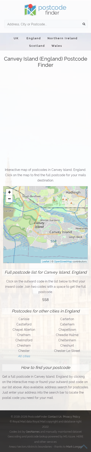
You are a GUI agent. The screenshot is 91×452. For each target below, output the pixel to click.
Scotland (37, 45)
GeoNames (33, 431)
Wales (56, 45)
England (34, 38)
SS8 (45, 299)
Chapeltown (67, 329)
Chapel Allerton (24, 329)
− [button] (9, 199)
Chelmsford (23, 340)
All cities (24, 356)
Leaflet (45, 261)
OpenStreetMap (63, 261)
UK (16, 38)
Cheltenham (67, 340)
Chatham (23, 334)
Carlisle (24, 319)
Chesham (24, 345)
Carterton (67, 319)
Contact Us (55, 416)
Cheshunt (67, 345)
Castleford (24, 324)
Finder (52, 9)
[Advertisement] (45, 118)
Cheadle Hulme (67, 334)
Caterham (67, 324)
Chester (24, 350)
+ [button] (9, 192)
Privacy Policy (71, 416)
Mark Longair (74, 446)
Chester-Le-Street (67, 350)
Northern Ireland (62, 38)
